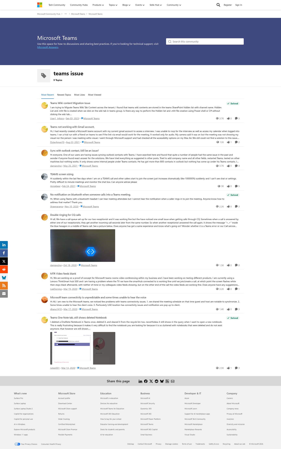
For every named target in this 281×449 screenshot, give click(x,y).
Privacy (158, 444)
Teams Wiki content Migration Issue (70, 103)
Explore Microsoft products (24, 429)
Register (228, 4)
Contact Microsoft (145, 444)
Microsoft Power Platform (150, 419)
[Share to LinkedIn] (140, 381)
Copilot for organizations (23, 414)
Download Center (65, 403)
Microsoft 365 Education (110, 414)
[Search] (218, 5)
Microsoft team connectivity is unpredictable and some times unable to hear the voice (98, 297)
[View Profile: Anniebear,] (44, 176)
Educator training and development (114, 424)
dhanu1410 (56, 309)
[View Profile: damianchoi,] (44, 153)
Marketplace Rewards (193, 429)
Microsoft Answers (47, 47)
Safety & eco (214, 444)
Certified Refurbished (66, 424)
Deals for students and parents (112, 429)
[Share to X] (151, 381)
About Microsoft (233, 403)
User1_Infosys (57, 118)
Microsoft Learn (191, 408)
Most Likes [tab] (79, 94)
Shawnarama (56, 206)
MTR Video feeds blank (63, 273)
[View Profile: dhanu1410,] (44, 300)
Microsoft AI (145, 398)
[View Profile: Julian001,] (44, 320)
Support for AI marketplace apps (197, 414)
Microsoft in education (109, 398)
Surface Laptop (20, 403)
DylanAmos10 (57, 142)
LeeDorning (56, 288)
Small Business (146, 434)
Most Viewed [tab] (94, 94)
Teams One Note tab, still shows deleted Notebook (78, 317)
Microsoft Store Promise (67, 429)
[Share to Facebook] (145, 381)
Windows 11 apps (21, 434)
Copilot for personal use (23, 419)
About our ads (239, 444)
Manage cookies (171, 444)
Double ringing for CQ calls (65, 214)
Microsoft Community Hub (48, 14)
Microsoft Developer (193, 403)
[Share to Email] (172, 381)
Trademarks (200, 444)
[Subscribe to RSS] (167, 381)
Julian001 (55, 367)
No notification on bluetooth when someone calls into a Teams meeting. (90, 194)
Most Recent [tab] (47, 94)
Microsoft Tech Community (195, 419)
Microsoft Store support (67, 408)
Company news (233, 408)
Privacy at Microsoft (234, 414)
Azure (187, 398)
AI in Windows (19, 424)
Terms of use (187, 444)
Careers (230, 398)
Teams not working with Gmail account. (72, 126)
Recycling (226, 444)
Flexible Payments (65, 434)
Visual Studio (190, 434)
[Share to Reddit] (156, 381)
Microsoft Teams (78, 14)
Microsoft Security (147, 403)
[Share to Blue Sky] (162, 381)
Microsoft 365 (145, 414)
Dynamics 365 (146, 408)
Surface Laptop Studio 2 (23, 408)
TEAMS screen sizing (61, 174)
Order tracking (64, 419)
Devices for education (108, 403)
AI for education (106, 434)
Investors (230, 419)
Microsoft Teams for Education (112, 408)
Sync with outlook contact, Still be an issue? (74, 150)
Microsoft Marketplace (193, 424)
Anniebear (55, 186)
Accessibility (231, 429)
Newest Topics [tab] (64, 94)
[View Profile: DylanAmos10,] (44, 129)
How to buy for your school (110, 419)
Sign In (238, 4)
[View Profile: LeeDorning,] (44, 276)
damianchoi (56, 165)
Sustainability (232, 434)
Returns (61, 414)
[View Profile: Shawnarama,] (44, 197)
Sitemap (130, 444)
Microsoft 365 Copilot (149, 429)
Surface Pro (18, 398)
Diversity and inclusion (236, 424)
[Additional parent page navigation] (66, 14)
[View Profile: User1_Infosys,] (44, 105)
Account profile (64, 398)
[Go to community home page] (39, 4)
